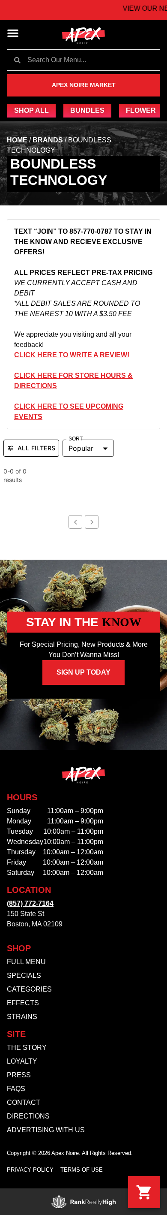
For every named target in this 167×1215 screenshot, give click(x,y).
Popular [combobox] (81, 448)
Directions (28, 1116)
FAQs (16, 1088)
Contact (23, 1102)
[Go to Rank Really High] (83, 1201)
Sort (76, 439)
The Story (27, 1047)
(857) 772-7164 (30, 903)
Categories (29, 989)
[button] (13, 33)
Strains (22, 1016)
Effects (23, 1003)
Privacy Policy (30, 1170)
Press (19, 1075)
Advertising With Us (46, 1130)
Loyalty (22, 1061)
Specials (24, 975)
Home (17, 140)
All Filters (36, 448)
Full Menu (26, 961)
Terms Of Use (81, 1170)
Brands (48, 140)
